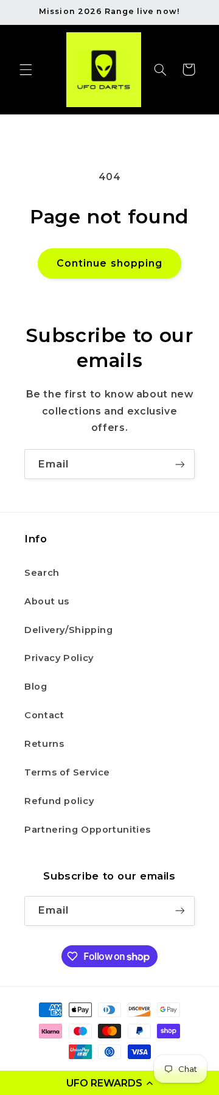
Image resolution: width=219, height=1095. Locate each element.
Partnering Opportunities (87, 829)
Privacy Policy (59, 657)
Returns (44, 743)
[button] (109, 1083)
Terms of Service (67, 772)
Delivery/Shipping (68, 629)
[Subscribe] (180, 464)
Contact (44, 715)
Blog (35, 686)
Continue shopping (109, 263)
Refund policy (59, 801)
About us (46, 601)
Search (42, 572)
